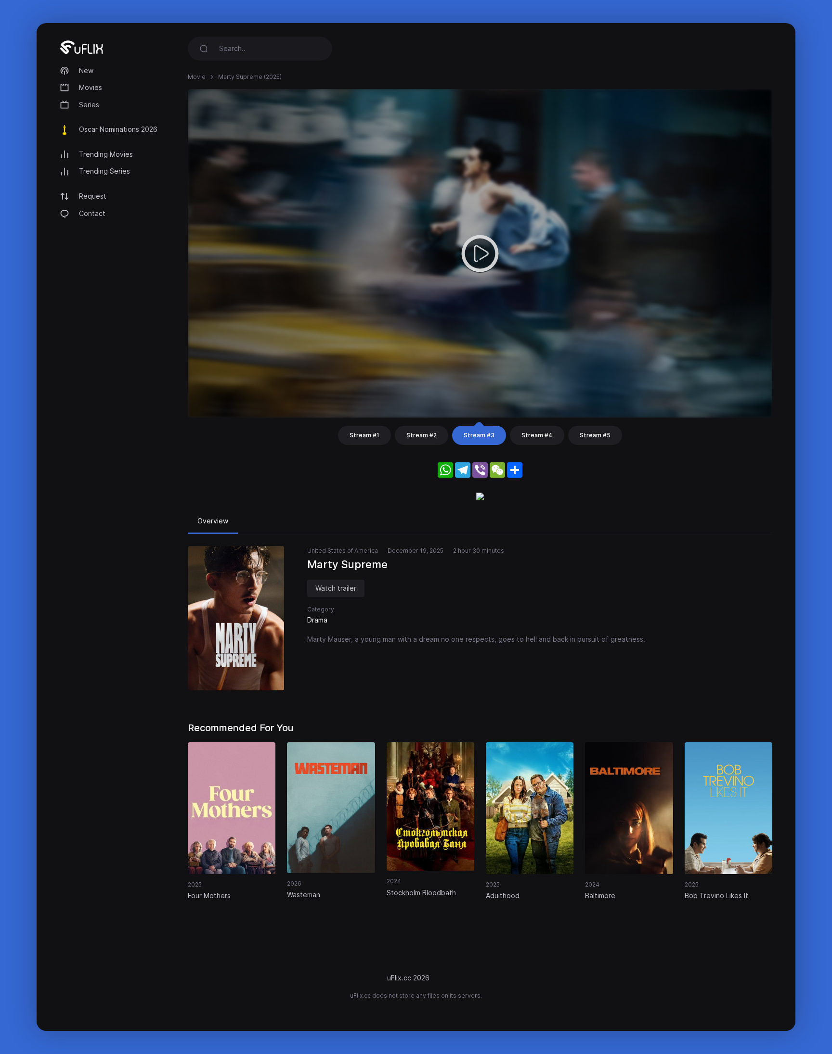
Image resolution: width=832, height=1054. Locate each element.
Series (89, 105)
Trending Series (104, 171)
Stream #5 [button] (595, 435)
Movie (197, 76)
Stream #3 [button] (479, 435)
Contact (92, 213)
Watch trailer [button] (335, 588)
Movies (90, 87)
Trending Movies (106, 154)
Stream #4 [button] (537, 435)
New (86, 70)
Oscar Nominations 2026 (118, 129)
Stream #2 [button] (421, 435)
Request (92, 196)
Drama (317, 620)
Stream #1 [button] (364, 435)
